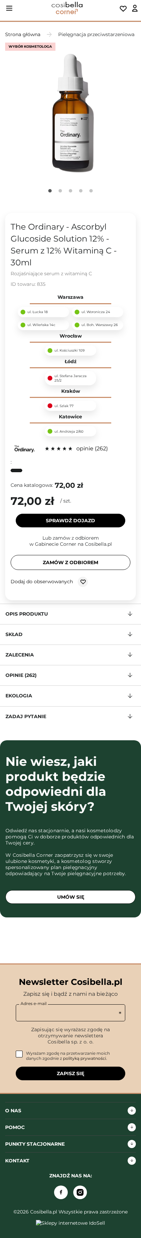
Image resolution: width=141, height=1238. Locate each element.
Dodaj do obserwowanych (42, 581)
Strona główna (22, 34)
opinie (91, 448)
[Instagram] (80, 1192)
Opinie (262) (21, 675)
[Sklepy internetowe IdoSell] (70, 1223)
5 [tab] (91, 190)
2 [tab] (60, 190)
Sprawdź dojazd (70, 520)
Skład (14, 634)
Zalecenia (19, 655)
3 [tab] (70, 190)
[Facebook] (61, 1192)
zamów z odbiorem (70, 562)
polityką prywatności (84, 1058)
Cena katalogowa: (32, 485)
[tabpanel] (70, 111)
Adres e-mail (34, 1003)
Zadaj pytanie (25, 716)
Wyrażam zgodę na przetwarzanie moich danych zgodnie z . (68, 1056)
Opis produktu (26, 614)
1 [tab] (50, 190)
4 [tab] (80, 190)
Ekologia (18, 696)
